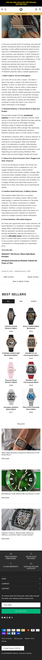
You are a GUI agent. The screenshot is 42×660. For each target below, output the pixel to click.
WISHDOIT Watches (12, 651)
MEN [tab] (20, 299)
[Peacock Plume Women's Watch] (11, 368)
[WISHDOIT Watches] (21, 7)
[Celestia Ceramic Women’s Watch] (11, 314)
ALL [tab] (8, 299)
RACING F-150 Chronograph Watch (31, 379)
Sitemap (4, 639)
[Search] (6, 7)
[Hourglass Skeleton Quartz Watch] (11, 395)
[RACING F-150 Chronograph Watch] (31, 368)
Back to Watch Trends (21, 279)
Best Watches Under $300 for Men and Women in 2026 (21, 492)
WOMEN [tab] (33, 299)
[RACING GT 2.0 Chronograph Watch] (31, 341)
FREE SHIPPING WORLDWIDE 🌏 (21, 11)
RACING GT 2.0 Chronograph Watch (31, 352)
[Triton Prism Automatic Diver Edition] (31, 395)
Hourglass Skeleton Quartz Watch (11, 406)
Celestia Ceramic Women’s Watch (11, 325)
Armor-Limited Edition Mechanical (31, 325)
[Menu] (2, 7)
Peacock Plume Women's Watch (11, 379)
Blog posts (21, 422)
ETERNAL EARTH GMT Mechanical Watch (11, 352)
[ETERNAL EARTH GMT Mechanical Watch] (11, 341)
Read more (5, 456)
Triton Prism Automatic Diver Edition (31, 406)
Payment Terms (29, 636)
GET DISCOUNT (21, 609)
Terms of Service (7, 636)
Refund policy (18, 636)
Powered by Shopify (25, 651)
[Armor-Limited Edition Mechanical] (31, 314)
